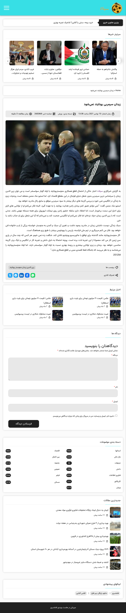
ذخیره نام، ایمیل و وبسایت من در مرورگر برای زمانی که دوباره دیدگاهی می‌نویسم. (83, 416)
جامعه (33, 463)
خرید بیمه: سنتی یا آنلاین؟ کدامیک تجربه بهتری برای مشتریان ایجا (65, 22)
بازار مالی (93, 456)
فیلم (33, 475)
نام (116, 387)
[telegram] (16, 275)
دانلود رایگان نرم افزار (99, 593)
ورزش (60, 113)
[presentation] (118, 60)
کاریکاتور (93, 481)
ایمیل (115, 401)
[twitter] (10, 275)
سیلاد (100, 191)
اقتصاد (33, 450)
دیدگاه (114, 355)
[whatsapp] (33, 275)
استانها (93, 450)
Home (118, 90)
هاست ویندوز (62, 607)
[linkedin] (21, 275)
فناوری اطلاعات (93, 475)
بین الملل (33, 456)
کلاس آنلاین (81, 593)
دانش (93, 469)
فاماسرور (115, 593)
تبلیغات (94, 463)
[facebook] (27, 275)
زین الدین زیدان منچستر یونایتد (22, 267)
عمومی (33, 469)
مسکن (33, 482)
